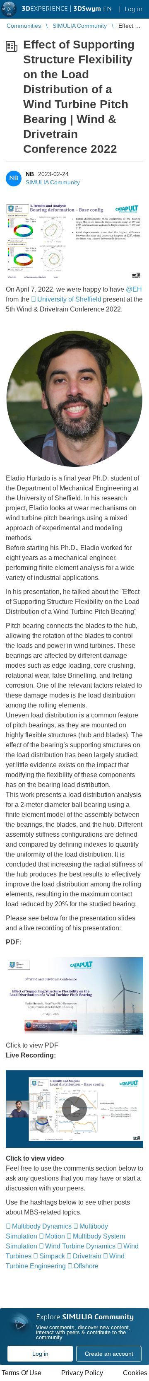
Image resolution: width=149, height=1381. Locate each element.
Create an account (109, 1353)
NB (30, 174)
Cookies (135, 1372)
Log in (40, 1353)
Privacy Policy (82, 1372)
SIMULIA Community (53, 182)
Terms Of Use (21, 1372)
